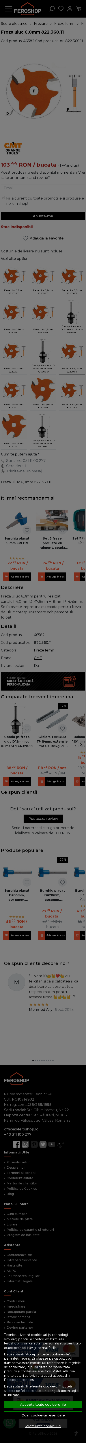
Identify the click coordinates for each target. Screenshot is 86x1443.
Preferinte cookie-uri (43, 1426)
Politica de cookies (19, 1380)
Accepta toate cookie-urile (43, 1404)
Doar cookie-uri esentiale (43, 1415)
